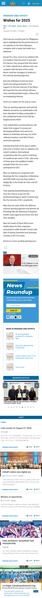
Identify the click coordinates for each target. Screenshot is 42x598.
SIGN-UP (13, 311)
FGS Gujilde (5, 500)
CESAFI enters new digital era (16, 472)
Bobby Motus (22, 26)
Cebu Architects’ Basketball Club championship (18, 542)
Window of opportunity (11, 497)
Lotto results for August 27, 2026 (16, 428)
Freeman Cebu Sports (15, 15)
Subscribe (35, 4)
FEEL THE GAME (9, 26)
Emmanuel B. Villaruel (10, 476)
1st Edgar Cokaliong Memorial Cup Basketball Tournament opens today (19, 587)
